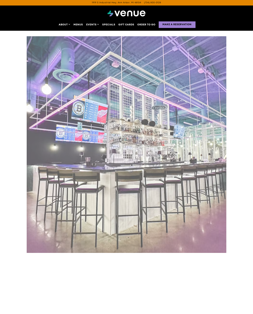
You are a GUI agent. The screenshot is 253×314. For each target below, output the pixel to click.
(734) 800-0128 (152, 3)
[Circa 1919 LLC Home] (126, 13)
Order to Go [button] (146, 25)
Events (92, 24)
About (65, 24)
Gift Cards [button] (126, 25)
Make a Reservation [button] (177, 24)
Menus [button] (78, 25)
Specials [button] (108, 25)
